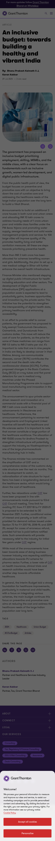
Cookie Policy (10, 812)
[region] (27, 806)
